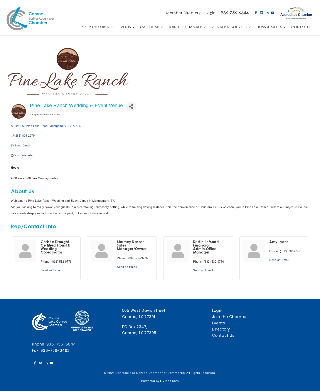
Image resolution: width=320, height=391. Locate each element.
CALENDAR (149, 27)
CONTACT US (302, 27)
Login (210, 12)
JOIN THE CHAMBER (185, 27)
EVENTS (125, 27)
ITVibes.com (169, 381)
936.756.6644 (235, 12)
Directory (221, 329)
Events (218, 323)
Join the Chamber (230, 316)
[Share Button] (131, 106)
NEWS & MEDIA (269, 27)
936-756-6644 (61, 344)
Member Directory (183, 12)
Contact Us (223, 335)
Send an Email (51, 270)
